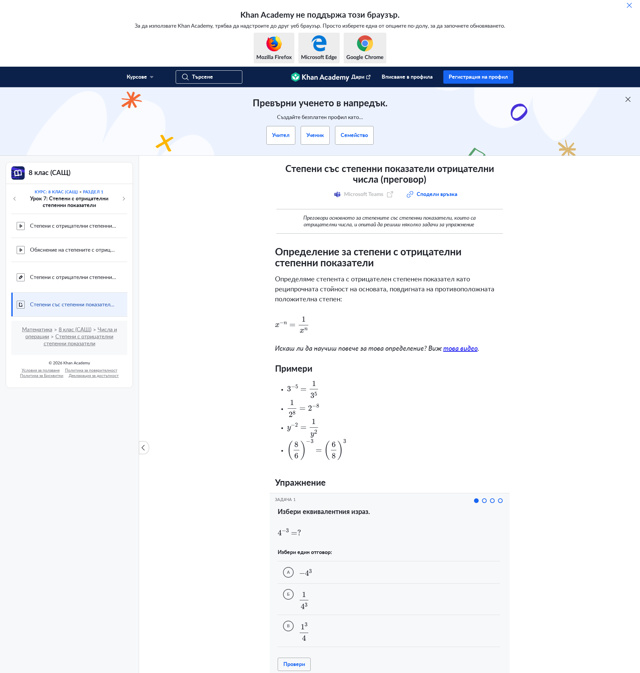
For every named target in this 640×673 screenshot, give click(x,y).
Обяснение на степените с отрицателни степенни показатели (73, 250)
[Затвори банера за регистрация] (628, 99)
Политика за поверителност (91, 370)
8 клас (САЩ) (75, 329)
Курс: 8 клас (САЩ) (56, 192)
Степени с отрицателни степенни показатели (73, 226)
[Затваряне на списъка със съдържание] (144, 447)
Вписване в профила (407, 77)
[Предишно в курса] (15, 199)
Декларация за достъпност (94, 376)
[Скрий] (629, 5)
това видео (460, 348)
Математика (37, 329)
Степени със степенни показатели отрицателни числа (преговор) (73, 304)
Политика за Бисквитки (41, 376)
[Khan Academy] (320, 77)
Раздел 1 (93, 192)
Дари (357, 77)
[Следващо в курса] (124, 199)
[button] (476, 501)
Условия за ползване (41, 370)
